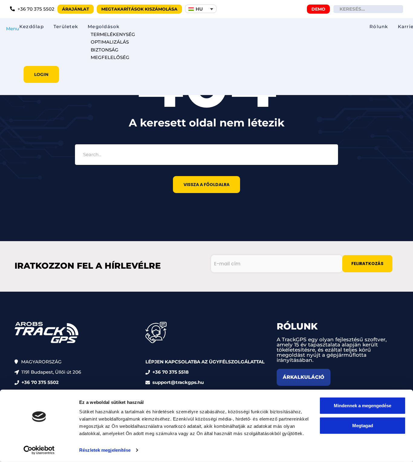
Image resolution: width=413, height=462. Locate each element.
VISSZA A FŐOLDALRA (206, 185)
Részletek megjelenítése (105, 450)
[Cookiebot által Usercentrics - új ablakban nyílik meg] (39, 450)
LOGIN (41, 74)
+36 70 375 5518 (170, 372)
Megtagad (362, 425)
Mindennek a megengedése (362, 405)
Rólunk (378, 26)
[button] (200, 9)
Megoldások (103, 26)
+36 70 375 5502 (40, 382)
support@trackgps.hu (178, 382)
